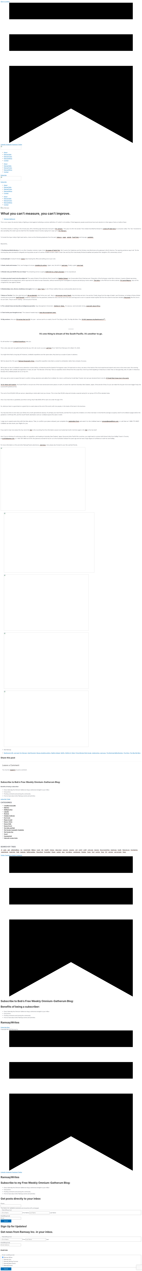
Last (47, 1239)
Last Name (53, 1213)
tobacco (59, 237)
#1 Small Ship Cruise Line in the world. (117, 378)
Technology (83, 852)
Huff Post (6, 807)
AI (1, 850)
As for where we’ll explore (8, 384)
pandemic (59, 852)
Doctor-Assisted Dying (105, 850)
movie (23, 259)
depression (96, 850)
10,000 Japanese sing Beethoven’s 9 (93, 319)
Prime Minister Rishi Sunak (83, 753)
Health (17, 852)
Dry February (23, 753)
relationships (96, 753)
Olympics (53, 852)
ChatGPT (47, 850)
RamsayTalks (7, 154)
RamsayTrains (8, 156)
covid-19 (80, 850)
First (24, 1239)
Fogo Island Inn (134, 850)
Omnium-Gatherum (9, 219)
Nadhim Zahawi (63, 278)
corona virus (65, 850)
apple (9, 850)
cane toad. (80, 265)
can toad (16, 753)
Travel (5, 834)
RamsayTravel (8, 826)
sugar (64, 237)
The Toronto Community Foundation (14, 830)
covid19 (85, 850)
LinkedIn (6, 811)
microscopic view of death (63, 295)
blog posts (127, 297)
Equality (119, 850)
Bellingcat (33, 850)
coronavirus (71, 850)
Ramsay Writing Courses (11, 1261)
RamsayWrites (8, 158)
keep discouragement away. (47, 312)
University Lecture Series (11, 838)
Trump (102, 852)
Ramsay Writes (8, 821)
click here (43, 445)
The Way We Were (135, 753)
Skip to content (5, 1)
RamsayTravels (8, 1265)
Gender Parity (12, 852)
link (31, 430)
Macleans (6, 813)
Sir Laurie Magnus (125, 280)
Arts (21, 850)
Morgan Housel (39, 852)
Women (124, 852)
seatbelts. (90, 237)
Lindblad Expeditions (19, 341)
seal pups (103, 753)
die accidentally (32, 295)
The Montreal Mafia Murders (114, 753)
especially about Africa (93, 306)
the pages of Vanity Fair (53, 250)
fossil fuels (75, 237)
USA (106, 852)
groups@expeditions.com (110, 421)
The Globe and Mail (9, 828)
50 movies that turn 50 (23, 319)
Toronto (89, 852)
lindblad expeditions (31, 852)
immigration (23, 852)
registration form (73, 421)
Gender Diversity (4, 852)
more (39, 289)
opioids (69, 237)
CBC (42, 850)
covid (76, 850)
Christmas (52, 850)
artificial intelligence (15, 850)
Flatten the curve (126, 850)
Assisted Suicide (27, 850)
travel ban (98, 852)
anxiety (4, 850)
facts (43, 289)
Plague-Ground (8, 820)
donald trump (114, 850)
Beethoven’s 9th (8, 753)
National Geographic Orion (26, 361)
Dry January (59, 228)
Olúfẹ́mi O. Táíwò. (59, 306)
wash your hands (117, 852)
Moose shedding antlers (43, 753)
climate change (58, 850)
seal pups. (65, 265)
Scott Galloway (69, 852)
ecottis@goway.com (8, 438)
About (5, 152)
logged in (12, 770)
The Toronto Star (8, 832)
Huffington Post (8, 809)
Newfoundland (47, 852)
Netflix (63, 753)
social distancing (76, 852)
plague (63, 852)
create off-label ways (109, 228)
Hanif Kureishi (20, 297)
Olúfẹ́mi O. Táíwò (70, 753)
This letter (97, 280)
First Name (26, 1213)
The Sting (126, 753)
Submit (6, 1221)
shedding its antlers (41, 265)
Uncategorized (8, 836)
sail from (48, 348)
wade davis (110, 852)
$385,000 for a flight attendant (55, 272)
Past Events (7, 817)
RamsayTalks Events (10, 1263)
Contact (6, 160)
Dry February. (63, 231)
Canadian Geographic (10, 805)
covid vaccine (90, 850)
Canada (38, 850)
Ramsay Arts (7, 1259)
